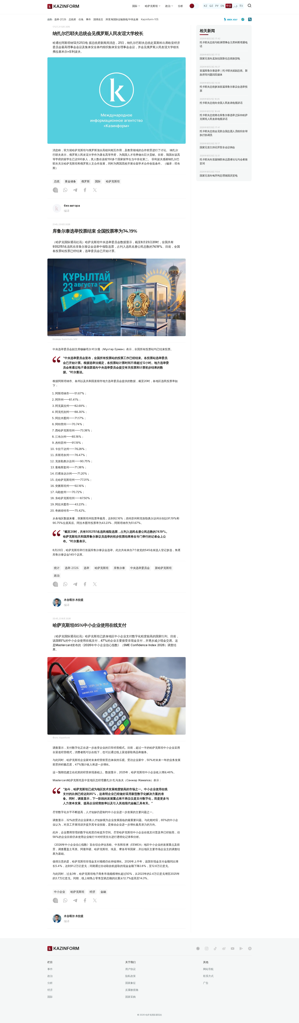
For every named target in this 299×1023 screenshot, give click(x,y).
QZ (211, 5)
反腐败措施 (131, 989)
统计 (57, 568)
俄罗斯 (85, 181)
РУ (217, 5)
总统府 (72, 19)
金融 (103, 891)
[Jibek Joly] (231, 19)
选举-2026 (60, 19)
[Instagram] (55, 190)
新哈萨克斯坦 (163, 568)
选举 (86, 568)
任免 (81, 19)
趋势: (50, 19)
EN (222, 5)
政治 (57, 575)
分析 (180, 6)
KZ (205, 5)
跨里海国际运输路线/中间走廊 (122, 19)
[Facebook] (85, 190)
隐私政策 (130, 976)
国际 (98, 181)
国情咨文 (98, 19)
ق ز (235, 5)
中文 (228, 5)
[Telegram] (75, 190)
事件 (88, 19)
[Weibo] (224, 948)
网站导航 (208, 969)
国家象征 (130, 983)
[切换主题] (194, 6)
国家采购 (130, 996)
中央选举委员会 (140, 568)
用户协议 (130, 969)
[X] (95, 190)
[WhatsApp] (65, 190)
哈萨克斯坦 (113, 181)
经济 (92, 891)
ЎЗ (241, 5)
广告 (205, 983)
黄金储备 (70, 181)
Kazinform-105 (149, 19)
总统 (57, 181)
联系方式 (208, 976)
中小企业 (59, 891)
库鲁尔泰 (119, 568)
